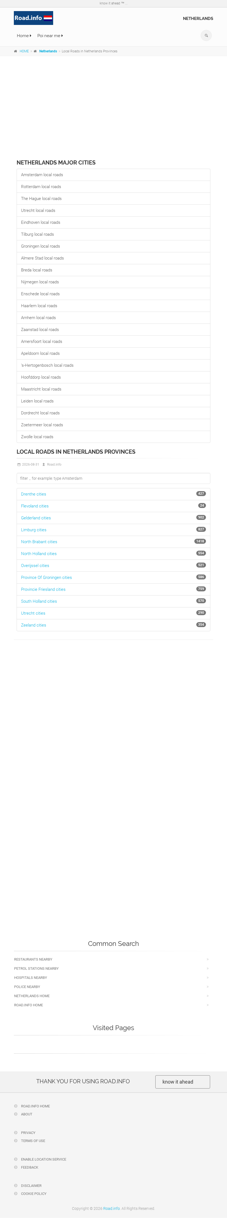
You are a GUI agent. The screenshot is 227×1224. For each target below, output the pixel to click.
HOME (24, 51)
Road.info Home (28, 1005)
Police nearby (27, 987)
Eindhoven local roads (40, 222)
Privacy (27, 1133)
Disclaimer (31, 1186)
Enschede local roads (40, 293)
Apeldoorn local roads (40, 353)
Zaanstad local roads (40, 329)
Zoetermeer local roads (42, 424)
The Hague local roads (41, 198)
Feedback (29, 1167)
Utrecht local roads (38, 210)
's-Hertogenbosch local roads (47, 365)
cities (33, 494)
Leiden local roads (37, 401)
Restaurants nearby (33, 959)
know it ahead (177, 1082)
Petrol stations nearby (36, 968)
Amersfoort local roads (41, 341)
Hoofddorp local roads (41, 377)
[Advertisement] (113, 101)
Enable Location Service (43, 1159)
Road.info (111, 1208)
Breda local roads (36, 270)
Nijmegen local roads (40, 281)
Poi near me (49, 35)
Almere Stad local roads (42, 258)
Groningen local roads (40, 246)
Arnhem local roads (38, 317)
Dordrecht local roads (40, 412)
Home (23, 35)
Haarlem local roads (39, 305)
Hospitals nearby (30, 978)
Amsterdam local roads (42, 174)
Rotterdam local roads (41, 186)
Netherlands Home (32, 996)
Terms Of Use (32, 1141)
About (26, 1114)
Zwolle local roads (37, 436)
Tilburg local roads (37, 234)
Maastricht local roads (41, 389)
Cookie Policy (33, 1194)
